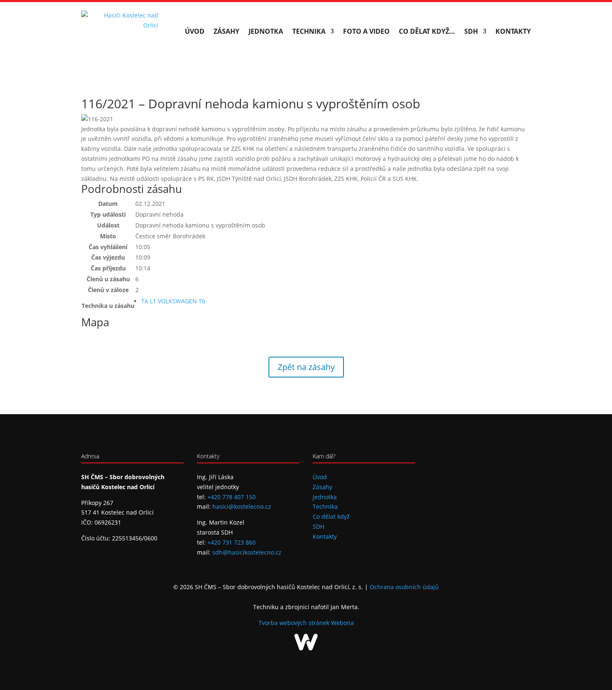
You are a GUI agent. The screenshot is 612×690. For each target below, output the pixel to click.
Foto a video (366, 31)
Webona (342, 623)
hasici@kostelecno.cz (241, 506)
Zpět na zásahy (306, 366)
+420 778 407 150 (231, 497)
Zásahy (226, 31)
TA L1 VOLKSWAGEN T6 (173, 301)
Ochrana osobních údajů (404, 587)
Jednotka (266, 31)
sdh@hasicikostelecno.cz (246, 552)
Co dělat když (331, 516)
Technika (309, 31)
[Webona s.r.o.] (306, 648)
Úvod (194, 31)
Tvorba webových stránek (295, 623)
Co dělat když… (427, 31)
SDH (471, 31)
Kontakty (513, 31)
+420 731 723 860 (231, 542)
